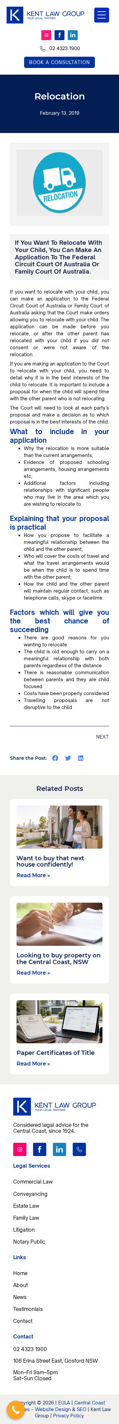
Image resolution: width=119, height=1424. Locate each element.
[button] (55, 758)
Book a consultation (59, 62)
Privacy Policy (68, 1415)
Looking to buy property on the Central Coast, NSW (58, 959)
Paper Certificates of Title (56, 1053)
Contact (22, 1321)
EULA (64, 1402)
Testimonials (28, 1309)
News (19, 1297)
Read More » (33, 875)
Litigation (24, 1230)
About (20, 1285)
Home (20, 1273)
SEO (81, 1409)
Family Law (26, 1218)
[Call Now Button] (16, 1410)
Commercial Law (33, 1182)
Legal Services (31, 1166)
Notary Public (29, 1242)
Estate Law (26, 1206)
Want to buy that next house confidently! (50, 862)
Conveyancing (30, 1194)
